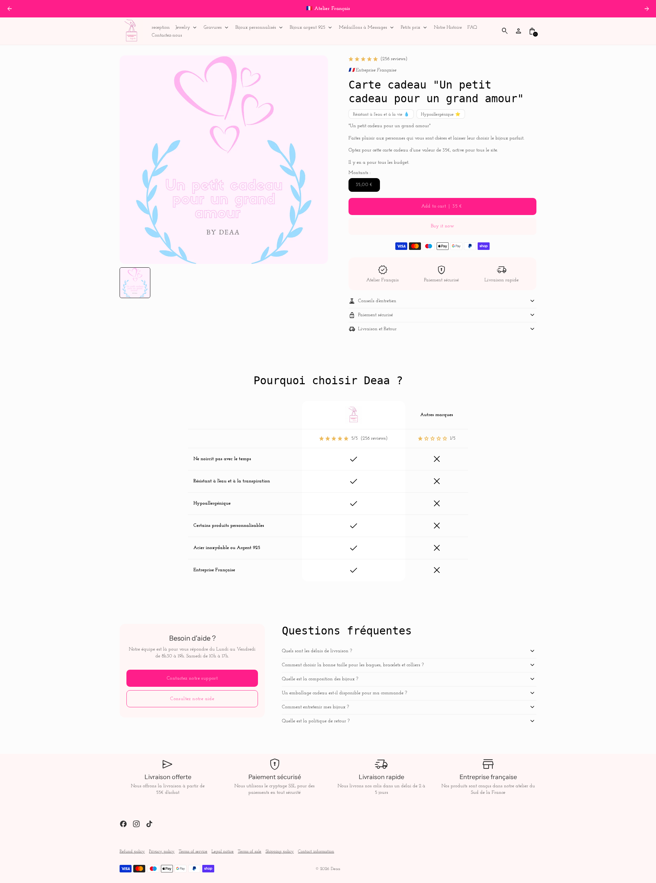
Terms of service (193, 851)
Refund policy (132, 851)
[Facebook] (123, 824)
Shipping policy (279, 851)
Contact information (316, 851)
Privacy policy (162, 851)
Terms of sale (249, 851)
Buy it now (442, 226)
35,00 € (364, 184)
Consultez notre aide (192, 698)
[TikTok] (149, 824)
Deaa (335, 869)
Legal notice (222, 851)
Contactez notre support (192, 678)
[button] (135, 282)
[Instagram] (136, 824)
